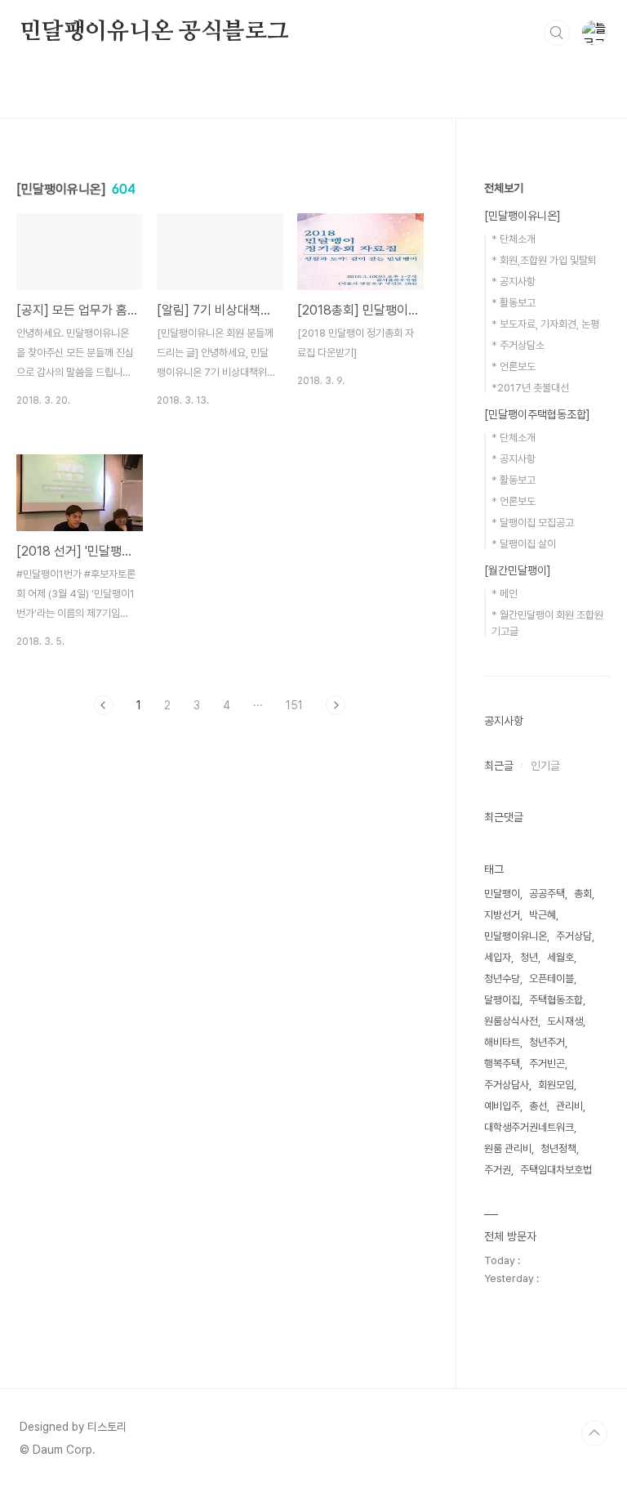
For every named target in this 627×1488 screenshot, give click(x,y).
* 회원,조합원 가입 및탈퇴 (544, 260)
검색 (557, 32)
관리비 (569, 1106)
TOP (594, 1433)
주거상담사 (506, 1085)
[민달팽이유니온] (522, 215)
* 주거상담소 (518, 345)
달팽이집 (502, 1000)
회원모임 (556, 1085)
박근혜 (542, 915)
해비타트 (502, 1042)
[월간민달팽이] (517, 570)
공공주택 (547, 893)
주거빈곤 (547, 1063)
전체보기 (503, 187)
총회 (583, 893)
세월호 (560, 957)
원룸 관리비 (507, 1148)
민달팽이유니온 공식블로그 (154, 31)
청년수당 (502, 978)
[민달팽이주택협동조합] (537, 414)
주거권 (497, 1170)
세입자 (497, 957)
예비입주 (502, 1106)
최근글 (499, 765)
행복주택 (502, 1063)
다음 (335, 705)
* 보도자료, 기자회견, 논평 (545, 324)
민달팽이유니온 (515, 936)
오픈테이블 (551, 978)
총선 (538, 1106)
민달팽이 (502, 893)
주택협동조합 (556, 1000)
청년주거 (547, 1042)
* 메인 (504, 594)
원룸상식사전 (511, 1021)
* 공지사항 (513, 281)
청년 (529, 957)
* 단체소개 (513, 239)
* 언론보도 (513, 366)
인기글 (545, 765)
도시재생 (565, 1021)
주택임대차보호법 (556, 1170)
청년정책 (558, 1148)
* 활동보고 (513, 303)
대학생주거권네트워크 (529, 1127)
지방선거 (502, 915)
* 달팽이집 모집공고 (532, 522)
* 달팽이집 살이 (523, 544)
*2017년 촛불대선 (530, 388)
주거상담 (574, 936)
